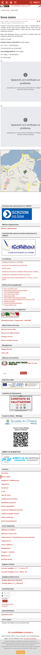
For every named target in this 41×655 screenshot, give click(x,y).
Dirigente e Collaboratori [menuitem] (10, 480)
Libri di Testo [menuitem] (6, 495)
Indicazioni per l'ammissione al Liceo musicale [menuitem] (17, 537)
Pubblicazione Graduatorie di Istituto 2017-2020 (16, 274)
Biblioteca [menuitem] (4, 556)
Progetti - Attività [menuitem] (7, 552)
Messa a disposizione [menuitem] (9, 228)
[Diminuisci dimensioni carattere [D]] (2, 2)
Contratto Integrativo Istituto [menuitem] (12, 510)
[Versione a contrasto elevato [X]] (11, 2)
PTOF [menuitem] (3, 491)
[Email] (39, 21)
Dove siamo (8, 17)
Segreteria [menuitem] (5, 484)
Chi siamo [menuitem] (4, 473)
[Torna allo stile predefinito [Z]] (15, 2)
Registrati (5, 606)
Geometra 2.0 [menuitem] (6, 614)
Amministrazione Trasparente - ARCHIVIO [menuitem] (16, 320)
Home (8, 10)
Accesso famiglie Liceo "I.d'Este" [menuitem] (13, 572)
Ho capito (20, 652)
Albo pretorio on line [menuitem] (8, 329)
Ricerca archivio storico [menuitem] (9, 340)
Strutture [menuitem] (4, 488)
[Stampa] (37, 21)
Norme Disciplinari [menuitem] (7, 506)
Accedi (5, 601)
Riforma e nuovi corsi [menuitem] (9, 533)
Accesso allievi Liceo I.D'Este (11, 580)
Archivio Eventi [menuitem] (6, 559)
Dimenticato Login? (7, 604)
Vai (24, 373)
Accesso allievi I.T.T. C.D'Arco (11, 583)
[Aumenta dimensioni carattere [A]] (6, 2)
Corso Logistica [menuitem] (6, 545)
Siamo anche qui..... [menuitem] (8, 517)
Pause (2, 6)
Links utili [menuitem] (4, 353)
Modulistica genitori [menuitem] (8, 503)
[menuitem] (20, 315)
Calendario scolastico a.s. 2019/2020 (12, 262)
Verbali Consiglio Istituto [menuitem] (10, 514)
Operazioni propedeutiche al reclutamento (14, 265)
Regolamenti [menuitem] (6, 548)
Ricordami (5, 598)
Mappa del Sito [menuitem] (6, 349)
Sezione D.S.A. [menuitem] (6, 541)
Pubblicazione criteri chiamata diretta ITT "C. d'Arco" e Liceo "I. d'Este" (20, 278)
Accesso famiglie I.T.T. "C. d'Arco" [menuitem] (13, 568)
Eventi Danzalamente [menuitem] (9, 521)
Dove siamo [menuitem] (6, 477)
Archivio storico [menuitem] (7, 337)
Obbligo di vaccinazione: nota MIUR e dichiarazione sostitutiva (20, 271)
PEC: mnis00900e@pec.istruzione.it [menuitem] (20, 632)
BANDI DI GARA (6, 268)
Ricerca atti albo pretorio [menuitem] (10, 333)
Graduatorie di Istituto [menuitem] (9, 499)
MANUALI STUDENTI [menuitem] (8, 530)
